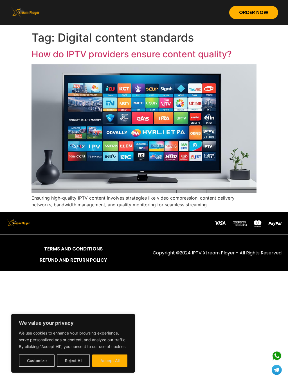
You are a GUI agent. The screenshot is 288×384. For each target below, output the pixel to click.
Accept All (110, 360)
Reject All (73, 360)
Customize (37, 360)
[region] (73, 343)
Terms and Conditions (73, 248)
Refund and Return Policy (73, 260)
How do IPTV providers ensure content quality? (132, 54)
